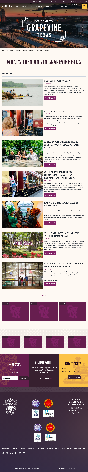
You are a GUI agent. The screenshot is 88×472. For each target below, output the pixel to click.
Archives (46, 50)
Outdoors (24, 50)
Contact (14, 448)
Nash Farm (65, 1)
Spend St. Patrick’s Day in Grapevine (61, 204)
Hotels (76, 7)
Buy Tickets (77, 4)
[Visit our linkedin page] (24, 453)
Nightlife (31, 50)
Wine (30, 6)
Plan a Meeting (50, 6)
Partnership (41, 448)
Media (69, 448)
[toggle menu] (84, 6)
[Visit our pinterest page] (16, 453)
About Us (5, 448)
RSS (43, 296)
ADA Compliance (80, 448)
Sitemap (50, 448)
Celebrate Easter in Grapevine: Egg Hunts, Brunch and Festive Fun (61, 175)
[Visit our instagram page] (7, 453)
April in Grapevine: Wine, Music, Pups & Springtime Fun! (61, 144)
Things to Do (15, 6)
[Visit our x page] (20, 453)
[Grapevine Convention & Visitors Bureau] (6, 6)
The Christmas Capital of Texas (79, 1)
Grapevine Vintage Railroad (40, 1)
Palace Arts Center (55, 1)
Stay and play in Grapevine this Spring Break (62, 234)
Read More (49, 98)
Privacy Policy (60, 448)
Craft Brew (39, 50)
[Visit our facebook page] (3, 453)
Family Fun (5, 50)
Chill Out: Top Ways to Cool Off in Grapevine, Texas (64, 265)
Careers (22, 448)
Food (11, 50)
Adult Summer (54, 111)
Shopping (17, 50)
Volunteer (30, 448)
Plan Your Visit (39, 6)
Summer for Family (57, 80)
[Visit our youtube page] (11, 453)
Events (24, 6)
